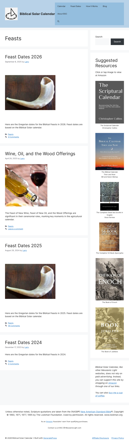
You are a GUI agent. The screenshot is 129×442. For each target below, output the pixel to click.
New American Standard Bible (96, 411)
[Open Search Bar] (58, 21)
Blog (105, 6)
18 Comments (14, 326)
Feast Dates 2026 (23, 56)
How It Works (92, 6)
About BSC (62, 14)
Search (98, 36)
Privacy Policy (117, 438)
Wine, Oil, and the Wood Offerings (40, 153)
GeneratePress (50, 438)
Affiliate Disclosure (100, 438)
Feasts (10, 134)
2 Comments (13, 364)
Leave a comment (15, 229)
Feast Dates (76, 6)
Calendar (61, 6)
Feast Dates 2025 (23, 245)
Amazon (112, 383)
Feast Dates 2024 (23, 342)
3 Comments (13, 137)
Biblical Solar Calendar (37, 14)
